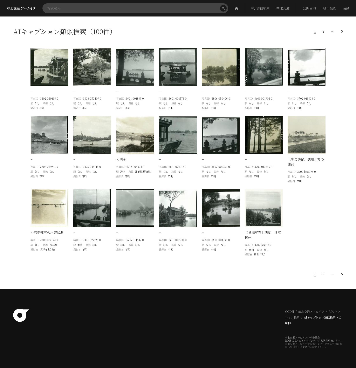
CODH (289, 311)
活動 (346, 8)
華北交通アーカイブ (311, 311)
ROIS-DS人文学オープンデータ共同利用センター (312, 340)
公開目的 (309, 8)
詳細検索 (263, 8)
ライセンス (301, 346)
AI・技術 (329, 8)
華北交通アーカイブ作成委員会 (302, 337)
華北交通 (282, 8)
